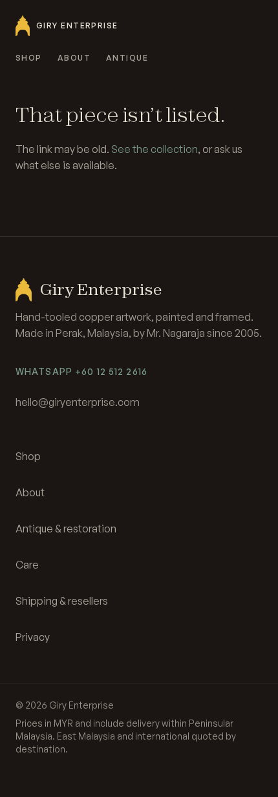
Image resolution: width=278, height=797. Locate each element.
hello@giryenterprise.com (78, 402)
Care (27, 564)
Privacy (33, 637)
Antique (127, 58)
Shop (29, 58)
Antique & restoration (66, 528)
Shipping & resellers (62, 600)
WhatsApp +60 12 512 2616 (81, 371)
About (74, 58)
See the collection (154, 149)
